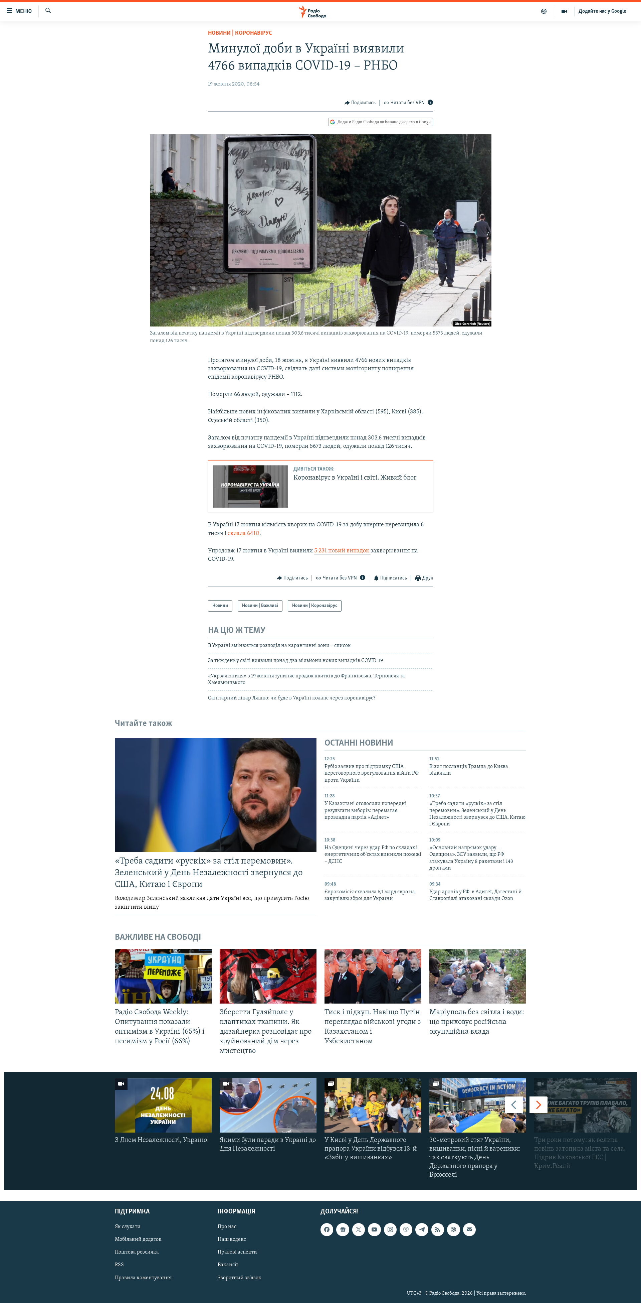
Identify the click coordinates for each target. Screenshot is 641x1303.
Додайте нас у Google (602, 11)
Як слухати (128, 1226)
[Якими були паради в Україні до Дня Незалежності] (268, 1105)
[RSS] (437, 1229)
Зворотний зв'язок (239, 1277)
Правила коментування (143, 1277)
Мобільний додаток (138, 1239)
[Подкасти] (544, 11)
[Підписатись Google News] (342, 1229)
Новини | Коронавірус (240, 33)
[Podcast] (453, 1229)
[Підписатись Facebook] (326, 1229)
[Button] (360, 103)
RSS (119, 1265)
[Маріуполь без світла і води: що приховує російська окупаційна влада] (477, 976)
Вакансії (228, 1265)
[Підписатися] (469, 1229)
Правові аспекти (237, 1252)
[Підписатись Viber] (406, 1229)
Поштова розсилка (137, 1252)
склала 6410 (243, 534)
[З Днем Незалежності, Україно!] (163, 1105)
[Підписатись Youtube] (374, 1229)
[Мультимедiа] (564, 11)
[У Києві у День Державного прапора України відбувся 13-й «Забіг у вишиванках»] (373, 1105)
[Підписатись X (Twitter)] (358, 1229)
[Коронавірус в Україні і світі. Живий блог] (250, 486)
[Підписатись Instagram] (390, 1229)
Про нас (227, 1226)
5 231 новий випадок (342, 551)
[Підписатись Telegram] (421, 1229)
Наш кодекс (232, 1239)
